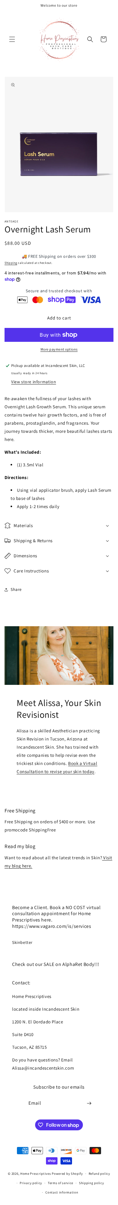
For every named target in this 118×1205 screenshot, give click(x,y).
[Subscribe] (89, 1103)
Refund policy (99, 1173)
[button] (12, 39)
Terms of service (60, 1183)
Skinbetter (22, 942)
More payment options (59, 349)
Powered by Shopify (67, 1173)
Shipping (11, 263)
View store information (33, 381)
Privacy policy (31, 1183)
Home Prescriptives (35, 1173)
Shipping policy (91, 1183)
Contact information (61, 1192)
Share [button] (16, 589)
